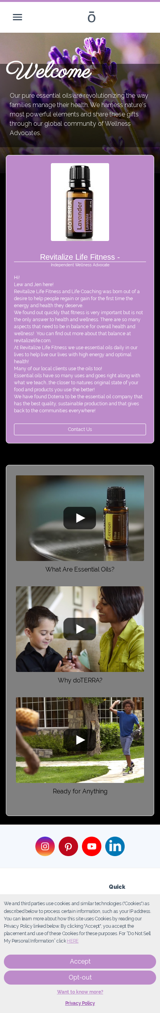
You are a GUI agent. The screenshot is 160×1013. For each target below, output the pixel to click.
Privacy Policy (80, 1003)
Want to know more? (80, 992)
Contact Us (80, 429)
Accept (80, 961)
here (72, 941)
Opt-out (80, 977)
